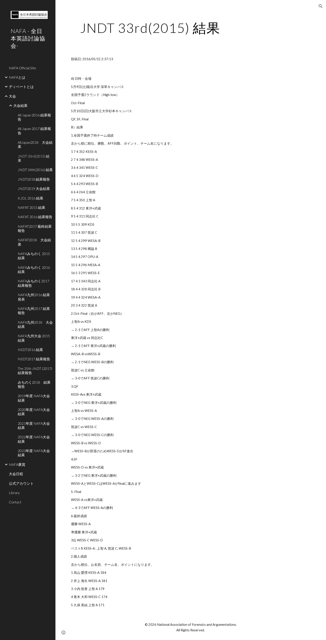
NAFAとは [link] (17, 77)
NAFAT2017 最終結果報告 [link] (35, 228)
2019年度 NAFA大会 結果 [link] (34, 398)
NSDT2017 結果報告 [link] (34, 359)
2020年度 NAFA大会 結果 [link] (34, 411)
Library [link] (14, 492)
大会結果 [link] (20, 105)
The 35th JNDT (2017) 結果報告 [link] (35, 370)
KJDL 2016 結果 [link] (30, 198)
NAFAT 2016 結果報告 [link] (35, 217)
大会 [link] (12, 96)
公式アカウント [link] (21, 483)
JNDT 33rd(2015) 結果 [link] (33, 158)
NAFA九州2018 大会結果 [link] (35, 324)
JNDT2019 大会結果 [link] (34, 188)
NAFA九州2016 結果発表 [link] (34, 297)
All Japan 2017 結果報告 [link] (34, 130)
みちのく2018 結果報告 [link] (34, 384)
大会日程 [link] (16, 474)
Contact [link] (15, 502)
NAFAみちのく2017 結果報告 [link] (33, 283)
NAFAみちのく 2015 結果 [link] (34, 255)
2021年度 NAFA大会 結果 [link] (34, 425)
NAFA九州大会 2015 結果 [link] (34, 338)
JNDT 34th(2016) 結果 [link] (35, 169)
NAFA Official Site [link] (22, 68)
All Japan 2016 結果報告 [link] (34, 117)
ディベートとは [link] (21, 86)
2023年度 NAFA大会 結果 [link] (34, 453)
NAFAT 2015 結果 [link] (31, 207)
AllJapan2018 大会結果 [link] (35, 144)
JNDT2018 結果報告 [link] (34, 179)
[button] (320, 6)
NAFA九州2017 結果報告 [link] (34, 310)
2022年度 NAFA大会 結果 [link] (34, 439)
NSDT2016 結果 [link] (30, 349)
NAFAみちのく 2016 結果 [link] (34, 269)
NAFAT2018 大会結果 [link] (34, 242)
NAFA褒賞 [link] (17, 464)
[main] (150, 28)
